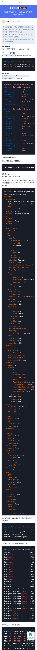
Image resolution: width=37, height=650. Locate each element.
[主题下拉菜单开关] (35, 2)
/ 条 (17, 2)
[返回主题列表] (2, 2)
